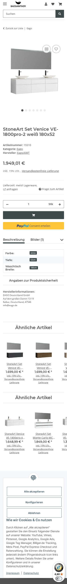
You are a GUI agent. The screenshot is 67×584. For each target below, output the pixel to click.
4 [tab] (33, 110)
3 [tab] (30, 110)
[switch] (58, 579)
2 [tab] (26, 110)
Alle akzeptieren (34, 491)
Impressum (13, 573)
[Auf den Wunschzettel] (56, 49)
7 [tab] (45, 110)
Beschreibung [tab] (14, 239)
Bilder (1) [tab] (37, 239)
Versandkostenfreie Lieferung (40, 171)
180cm (34, 267)
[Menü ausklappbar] (5, 2)
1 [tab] (22, 110)
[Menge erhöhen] (60, 204)
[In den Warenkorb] (6, 40)
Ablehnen (34, 512)
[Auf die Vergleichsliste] (46, 49)
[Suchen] (59, 14)
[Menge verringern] (7, 204)
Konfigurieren (34, 502)
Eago (20, 149)
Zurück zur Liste (14, 28)
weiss (33, 253)
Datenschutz (31, 573)
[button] (46, 4)
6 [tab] (41, 110)
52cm (33, 259)
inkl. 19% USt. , (14, 375)
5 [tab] (37, 110)
